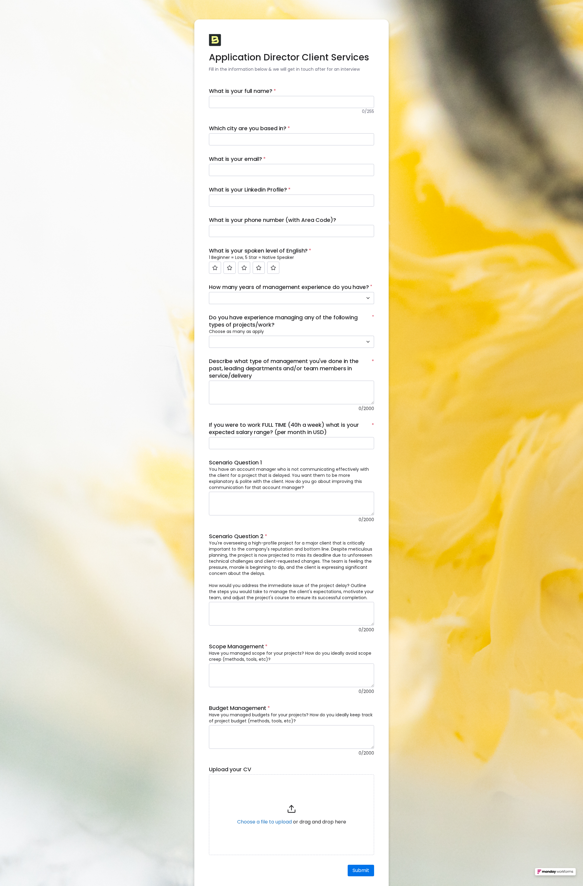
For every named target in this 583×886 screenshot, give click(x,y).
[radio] (215, 268)
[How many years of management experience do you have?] (368, 298)
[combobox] (285, 298)
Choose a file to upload (264, 821)
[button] (291, 814)
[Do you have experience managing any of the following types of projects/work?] (368, 342)
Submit (361, 870)
